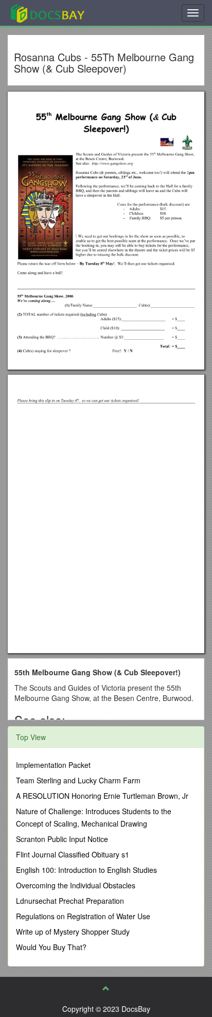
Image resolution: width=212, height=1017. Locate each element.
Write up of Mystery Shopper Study (73, 931)
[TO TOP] (106, 988)
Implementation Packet (53, 765)
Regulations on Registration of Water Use (83, 916)
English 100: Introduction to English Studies (86, 870)
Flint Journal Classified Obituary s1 (72, 854)
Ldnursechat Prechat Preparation (70, 901)
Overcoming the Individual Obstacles (75, 885)
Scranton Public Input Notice (62, 839)
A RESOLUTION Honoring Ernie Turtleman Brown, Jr (102, 796)
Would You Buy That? (51, 947)
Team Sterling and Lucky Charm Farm (78, 780)
